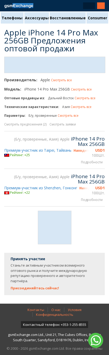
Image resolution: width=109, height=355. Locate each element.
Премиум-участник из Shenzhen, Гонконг (40, 187)
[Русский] (89, 5)
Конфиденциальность (54, 314)
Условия (74, 309)
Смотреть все (61, 80)
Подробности (92, 162)
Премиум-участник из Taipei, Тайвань (37, 150)
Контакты (36, 309)
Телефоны (12, 17)
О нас (56, 309)
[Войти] (101, 5)
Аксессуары (37, 17)
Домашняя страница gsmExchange (18, 5)
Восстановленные (68, 17)
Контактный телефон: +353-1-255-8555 (54, 324)
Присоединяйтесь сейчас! (35, 288)
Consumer (97, 17)
